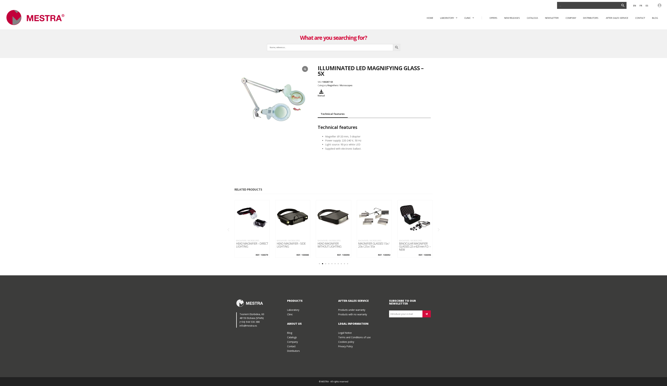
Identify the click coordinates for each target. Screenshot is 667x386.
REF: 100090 (343, 255)
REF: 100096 (425, 255)
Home (430, 17)
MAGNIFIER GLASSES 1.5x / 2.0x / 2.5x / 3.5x (373, 245)
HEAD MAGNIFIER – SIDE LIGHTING (291, 245)
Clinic (467, 17)
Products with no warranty (352, 314)
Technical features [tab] (333, 114)
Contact (640, 17)
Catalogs (532, 17)
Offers (493, 17)
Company (571, 17)
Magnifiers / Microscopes (339, 85)
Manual (321, 95)
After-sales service (617, 17)
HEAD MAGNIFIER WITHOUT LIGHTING (329, 245)
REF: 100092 (384, 255)
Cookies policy (346, 341)
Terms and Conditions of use (354, 337)
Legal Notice (345, 332)
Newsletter (552, 17)
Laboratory (447, 17)
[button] (228, 229)
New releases (512, 17)
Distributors (591, 17)
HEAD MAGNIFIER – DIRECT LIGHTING (252, 245)
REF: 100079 (262, 255)
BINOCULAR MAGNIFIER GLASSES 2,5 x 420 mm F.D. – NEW (415, 246)
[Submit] (426, 313)
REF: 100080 (303, 255)
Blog (655, 17)
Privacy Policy (345, 346)
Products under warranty (351, 309)
